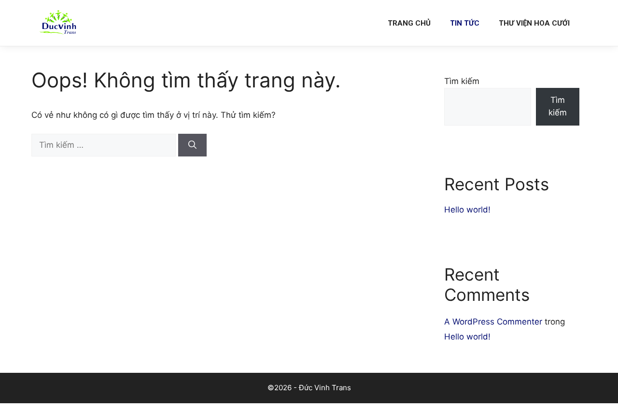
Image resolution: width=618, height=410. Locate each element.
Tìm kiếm (461, 81)
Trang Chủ (409, 23)
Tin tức (464, 23)
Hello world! (467, 209)
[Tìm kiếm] (192, 145)
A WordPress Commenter (493, 321)
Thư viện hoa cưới (534, 23)
